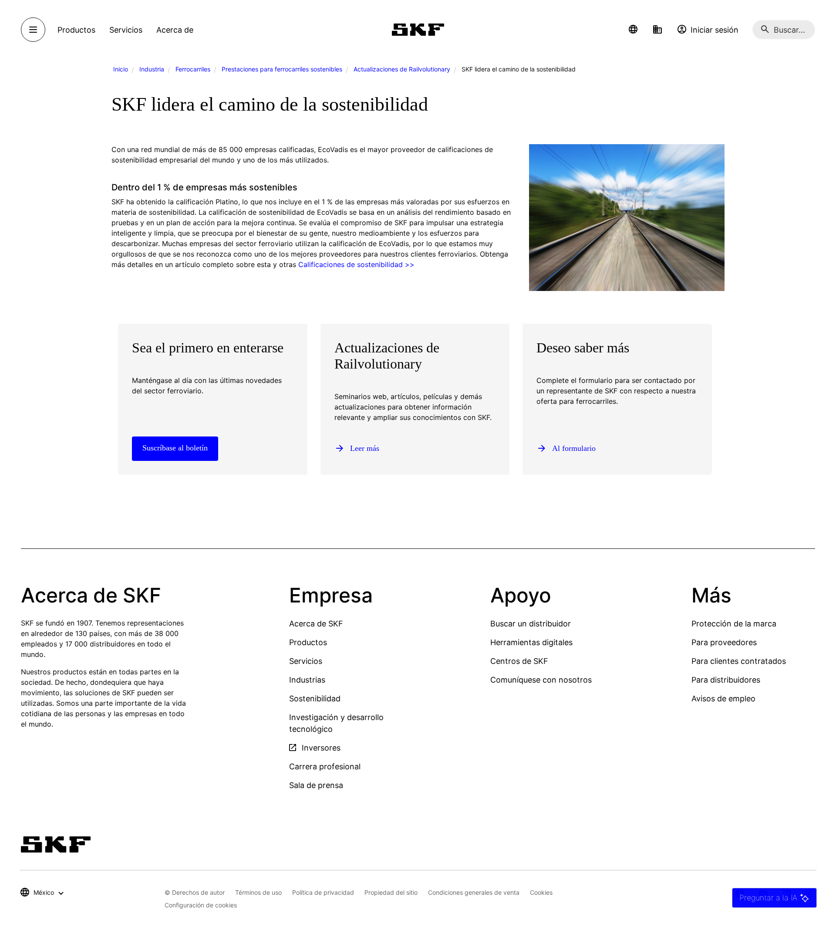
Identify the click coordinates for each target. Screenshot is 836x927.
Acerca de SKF (316, 623)
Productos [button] (76, 29)
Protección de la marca (733, 623)
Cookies (541, 892)
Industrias (307, 679)
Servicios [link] (125, 29)
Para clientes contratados (738, 661)
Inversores (320, 747)
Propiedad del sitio (391, 892)
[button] (633, 29)
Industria (151, 69)
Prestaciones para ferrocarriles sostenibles (282, 69)
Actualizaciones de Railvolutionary (402, 69)
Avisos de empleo (723, 698)
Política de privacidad (323, 892)
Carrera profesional (325, 766)
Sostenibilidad (314, 698)
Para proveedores (724, 642)
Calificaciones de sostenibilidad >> (356, 264)
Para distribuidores (725, 679)
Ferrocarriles (192, 69)
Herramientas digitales (531, 642)
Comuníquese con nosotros (541, 679)
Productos (308, 642)
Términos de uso (258, 892)
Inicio (120, 69)
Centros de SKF (519, 661)
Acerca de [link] (174, 29)
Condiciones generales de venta (473, 892)
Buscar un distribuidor (530, 623)
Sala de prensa (316, 785)
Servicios (305, 661)
